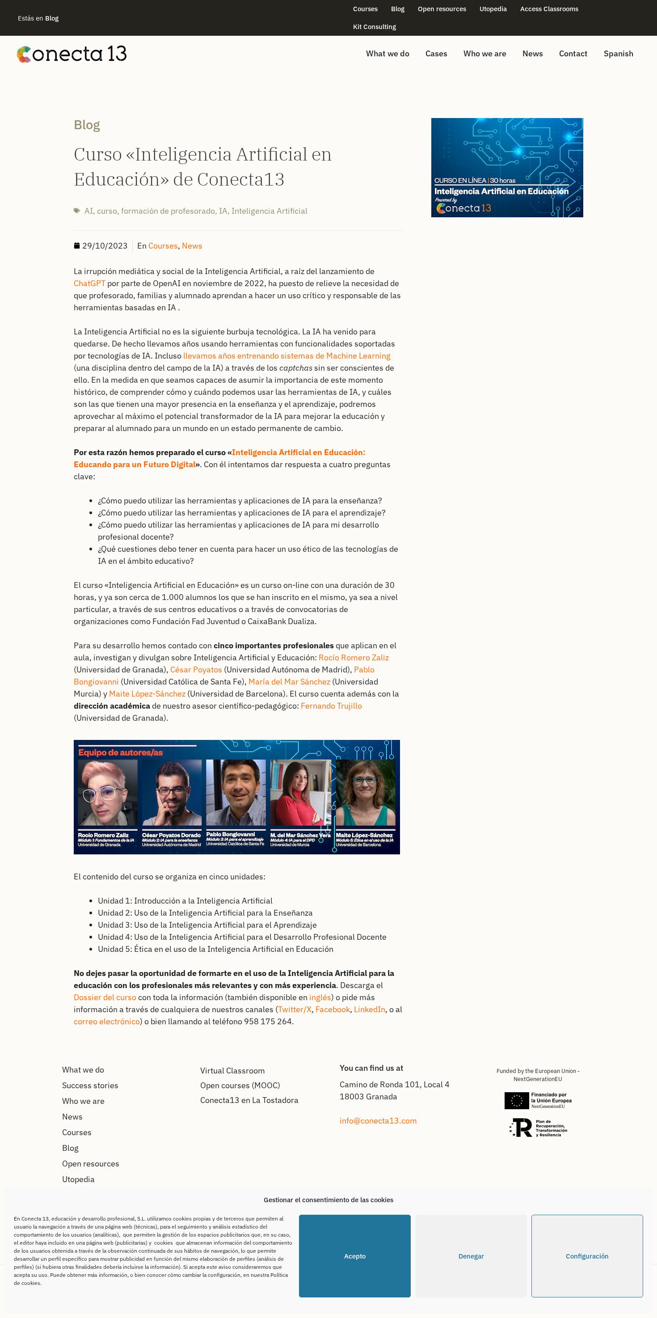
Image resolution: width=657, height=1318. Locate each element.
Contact (573, 53)
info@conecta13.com (378, 1120)
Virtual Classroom (232, 1070)
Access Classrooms (549, 8)
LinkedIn (369, 1009)
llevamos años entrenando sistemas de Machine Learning (287, 356)
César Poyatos (196, 669)
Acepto (355, 1256)
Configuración (587, 1256)
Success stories (90, 1085)
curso (107, 211)
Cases (436, 53)
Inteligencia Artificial (269, 211)
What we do (387, 53)
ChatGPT (89, 283)
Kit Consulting (374, 26)
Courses (365, 8)
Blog (397, 8)
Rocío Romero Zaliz (354, 657)
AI (88, 211)
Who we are (484, 53)
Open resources (442, 8)
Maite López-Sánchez (147, 694)
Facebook (333, 1009)
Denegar (471, 1256)
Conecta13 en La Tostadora (249, 1100)
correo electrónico (107, 1021)
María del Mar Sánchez (289, 681)
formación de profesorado (168, 211)
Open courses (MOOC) (240, 1085)
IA (223, 211)
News (532, 53)
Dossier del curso (105, 997)
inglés (320, 997)
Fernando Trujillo (331, 706)
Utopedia (493, 8)
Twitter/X (295, 1009)
